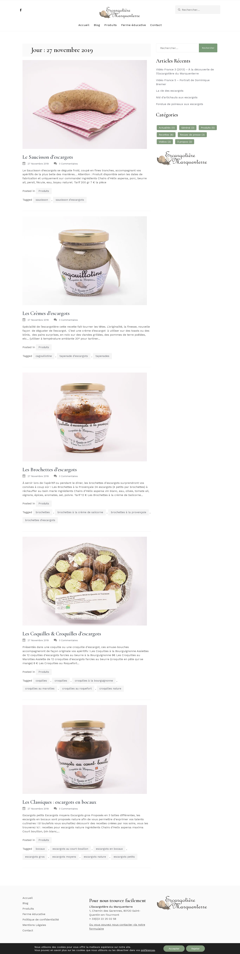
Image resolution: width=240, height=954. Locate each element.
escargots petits (124, 856)
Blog (97, 25)
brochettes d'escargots (40, 520)
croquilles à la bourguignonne (94, 680)
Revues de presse (192, 134)
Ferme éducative (133, 25)
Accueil (83, 25)
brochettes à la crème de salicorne (80, 512)
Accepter (174, 948)
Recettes (166, 134)
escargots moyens (64, 856)
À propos (184, 141)
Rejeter (195, 948)
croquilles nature (110, 688)
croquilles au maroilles (39, 688)
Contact (156, 25)
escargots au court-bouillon (70, 848)
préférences (148, 950)
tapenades (102, 356)
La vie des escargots (169, 90)
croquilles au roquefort (77, 688)
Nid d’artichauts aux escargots (176, 97)
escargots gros (35, 856)
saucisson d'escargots (70, 199)
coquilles (41, 680)
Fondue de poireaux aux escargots (179, 104)
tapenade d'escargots (74, 356)
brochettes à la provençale (128, 512)
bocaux (40, 848)
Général (187, 127)
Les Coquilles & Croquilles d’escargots (61, 633)
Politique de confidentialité (40, 919)
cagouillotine (44, 356)
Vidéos (165, 141)
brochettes (43, 512)
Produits (110, 25)
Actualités (167, 127)
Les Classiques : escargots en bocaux (59, 802)
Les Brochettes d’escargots (49, 469)
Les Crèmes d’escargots (46, 313)
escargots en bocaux (109, 848)
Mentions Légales (34, 925)
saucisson (42, 199)
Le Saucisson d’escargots (47, 157)
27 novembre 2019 (38, 163)
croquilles (61, 680)
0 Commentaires (68, 163)
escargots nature (95, 856)
